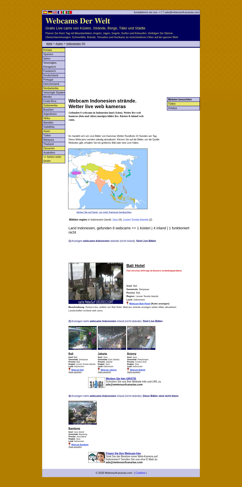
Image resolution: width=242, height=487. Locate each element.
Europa (47, 50)
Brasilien (48, 109)
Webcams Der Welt (77, 20)
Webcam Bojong (137, 370)
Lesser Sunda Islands (135, 219)
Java (115, 219)
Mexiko (47, 96)
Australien (49, 152)
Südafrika (48, 126)
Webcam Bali (77, 370)
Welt (49, 43)
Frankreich (49, 71)
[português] (70, 13)
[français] (60, 13)
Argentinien (50, 114)
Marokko (48, 122)
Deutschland (50, 75)
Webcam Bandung (79, 445)
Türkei (47, 135)
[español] (45, 13)
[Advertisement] (134, 72)
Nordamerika (50, 88)
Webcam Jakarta (109, 370)
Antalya (172, 108)
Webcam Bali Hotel (139, 303)
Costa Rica (49, 101)
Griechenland (51, 84)
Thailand (48, 144)
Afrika (46, 118)
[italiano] (65, 13)
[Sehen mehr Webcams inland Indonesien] (82, 349)
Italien (46, 58)
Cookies (140, 472)
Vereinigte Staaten (54, 92)
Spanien (48, 54)
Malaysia (48, 139)
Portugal (48, 79)
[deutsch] (50, 13)
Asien (59, 43)
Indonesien (73, 43)
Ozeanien (49, 148)
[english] (55, 13)
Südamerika (50, 105)
